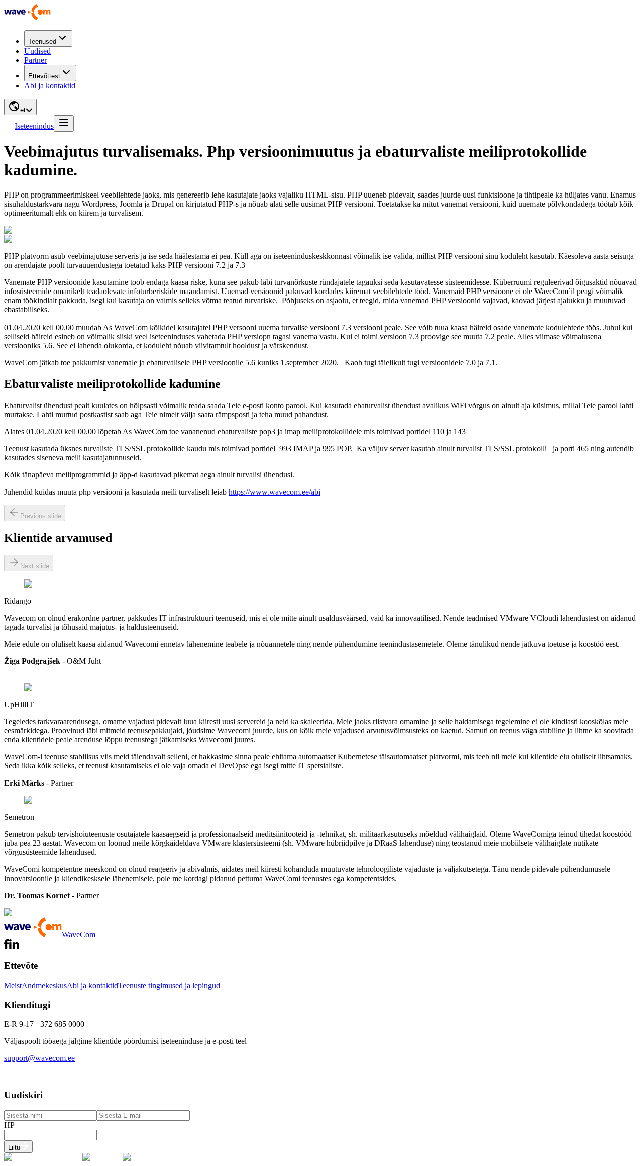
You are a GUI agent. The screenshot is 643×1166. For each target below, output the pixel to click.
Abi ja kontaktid (49, 85)
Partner (35, 60)
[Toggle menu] (64, 123)
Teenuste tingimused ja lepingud (169, 985)
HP (9, 1125)
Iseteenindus (34, 126)
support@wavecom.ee (39, 1058)
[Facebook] (6, 946)
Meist (13, 985)
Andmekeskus (44, 985)
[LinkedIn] (14, 946)
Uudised (37, 51)
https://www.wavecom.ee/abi (274, 492)
